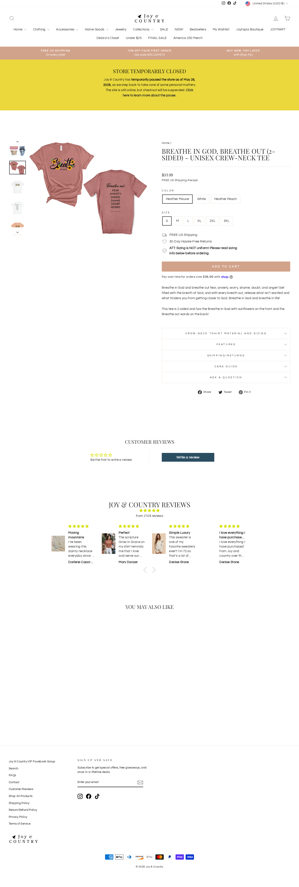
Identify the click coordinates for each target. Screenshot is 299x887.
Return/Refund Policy (23, 810)
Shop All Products (20, 796)
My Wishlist (221, 29)
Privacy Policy (18, 817)
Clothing (39, 29)
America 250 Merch (187, 38)
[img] (149, 510)
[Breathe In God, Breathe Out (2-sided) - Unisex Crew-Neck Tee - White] (42, 714)
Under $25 (134, 38)
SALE (164, 29)
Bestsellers (198, 29)
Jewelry (121, 29)
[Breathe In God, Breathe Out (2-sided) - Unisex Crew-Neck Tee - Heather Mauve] (36, 714)
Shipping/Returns (226, 355)
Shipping (181, 180)
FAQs (12, 775)
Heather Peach (225, 199)
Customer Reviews (21, 789)
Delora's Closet (108, 38)
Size (166, 212)
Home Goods (95, 29)
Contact (14, 782)
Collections (141, 29)
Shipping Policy (19, 803)
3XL (226, 221)
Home (18, 29)
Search (13, 768)
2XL (212, 221)
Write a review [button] (188, 457)
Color (168, 190)
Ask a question (226, 377)
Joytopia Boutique (249, 29)
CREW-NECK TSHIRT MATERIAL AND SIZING (226, 333)
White (201, 199)
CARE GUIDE (226, 366)
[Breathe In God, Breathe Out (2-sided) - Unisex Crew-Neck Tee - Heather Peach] (48, 714)
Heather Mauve (177, 199)
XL (199, 221)
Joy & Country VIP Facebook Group (32, 761)
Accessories (65, 29)
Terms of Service (19, 823)
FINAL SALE (157, 38)
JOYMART (278, 29)
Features (226, 344)
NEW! (179, 29)
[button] (146, 570)
